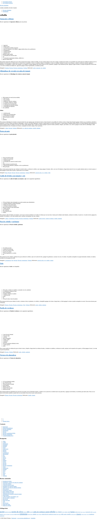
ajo (41, 68)
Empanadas (5, 443)
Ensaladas (5, 445)
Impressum (5, 426)
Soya (4, 472)
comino (51, 260)
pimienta (38, 128)
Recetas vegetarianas (18, 68)
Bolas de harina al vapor (8, 492)
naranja (1, 514)
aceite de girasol (8, 512)
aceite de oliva (38, 172)
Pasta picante (5, 131)
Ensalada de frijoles (7, 481)
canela (47, 512)
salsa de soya (45, 514)
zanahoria (28, 352)
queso (34, 514)
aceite (34, 68)
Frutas (4, 447)
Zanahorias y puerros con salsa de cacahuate (13, 482)
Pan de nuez (5, 503)
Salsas (4, 466)
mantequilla (87, 512)
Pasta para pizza (6, 504)
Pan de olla (5, 499)
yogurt (88, 514)
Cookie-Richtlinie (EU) (8, 435)
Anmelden (33, 518)
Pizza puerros (6, 489)
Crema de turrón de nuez (8, 485)
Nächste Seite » (6, 421)
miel (91, 512)
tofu (62, 514)
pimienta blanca (30, 514)
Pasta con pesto (6, 500)
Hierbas (6, 395)
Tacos (4, 473)
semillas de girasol (52, 514)
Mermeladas (5, 454)
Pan (12, 260)
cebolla (44, 68)
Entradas (7, 68)
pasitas (15, 514)
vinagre (78, 514)
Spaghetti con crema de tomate (10, 486)
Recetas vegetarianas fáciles (9, 433)
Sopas (4, 470)
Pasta (6, 172)
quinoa (37, 514)
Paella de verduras (7, 308)
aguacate (38, 68)
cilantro (33, 395)
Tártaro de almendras (8, 355)
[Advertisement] (48, 34)
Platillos (4, 460)
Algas (4, 441)
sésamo (60, 514)
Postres (4, 461)
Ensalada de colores (7, 490)
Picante (9, 172)
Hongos (7, 305)
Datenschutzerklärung (8, 428)
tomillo (65, 514)
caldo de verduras (28, 128)
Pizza (4, 459)
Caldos (6, 128)
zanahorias (2, 515)
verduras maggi (73, 514)
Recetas (11, 68)
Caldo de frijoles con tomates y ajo (12, 176)
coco (63, 512)
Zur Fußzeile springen (8, 3)
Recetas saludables (4, 5)
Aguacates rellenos (7, 19)
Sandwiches (5, 468)
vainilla (69, 514)
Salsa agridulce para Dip (8, 491)
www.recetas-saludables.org (23, 518)
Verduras (25, 68)
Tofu (1, 263)
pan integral (12, 514)
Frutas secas (5, 449)
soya (57, 514)
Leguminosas (12, 218)
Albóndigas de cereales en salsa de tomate (15, 71)
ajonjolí (31, 512)
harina (73, 512)
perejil (18, 514)
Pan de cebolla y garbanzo (9, 222)
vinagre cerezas (83, 514)
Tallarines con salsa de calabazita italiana (12, 487)
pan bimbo (8, 514)
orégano (4, 514)
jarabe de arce (77, 512)
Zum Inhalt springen (7, 1)
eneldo (69, 512)
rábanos (40, 514)
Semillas (5, 469)
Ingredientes (5, 430)
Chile (49, 172)
